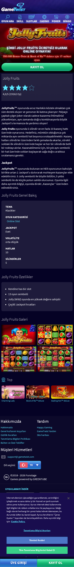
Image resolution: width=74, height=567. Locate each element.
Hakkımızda (7, 427)
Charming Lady (8, 400)
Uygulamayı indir (16, 489)
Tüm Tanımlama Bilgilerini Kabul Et (37, 550)
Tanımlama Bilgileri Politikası (15, 438)
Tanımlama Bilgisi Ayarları (37, 530)
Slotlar (31, 21)
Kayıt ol (37, 67)
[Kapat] (68, 498)
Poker (56, 21)
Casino (44, 21)
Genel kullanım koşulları (13, 431)
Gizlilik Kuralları (9, 435)
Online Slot (13, 221)
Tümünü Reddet (37, 540)
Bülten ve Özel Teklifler (12, 442)
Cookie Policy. (18, 521)
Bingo (67, 21)
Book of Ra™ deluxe (35, 400)
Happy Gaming (44, 427)
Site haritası (43, 435)
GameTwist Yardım (46, 431)
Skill (20, 21)
